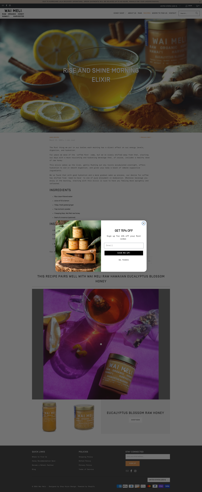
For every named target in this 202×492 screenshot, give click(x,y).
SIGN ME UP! (123, 253)
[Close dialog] (143, 223)
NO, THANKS (124, 260)
